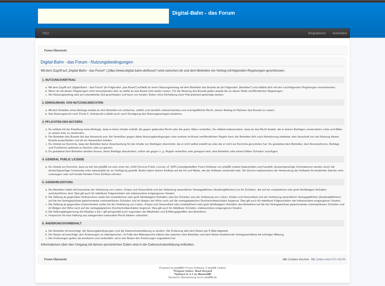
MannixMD (204, 274)
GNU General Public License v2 (150, 166)
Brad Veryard (203, 270)
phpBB (178, 267)
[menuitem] (43, 33)
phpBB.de (211, 277)
